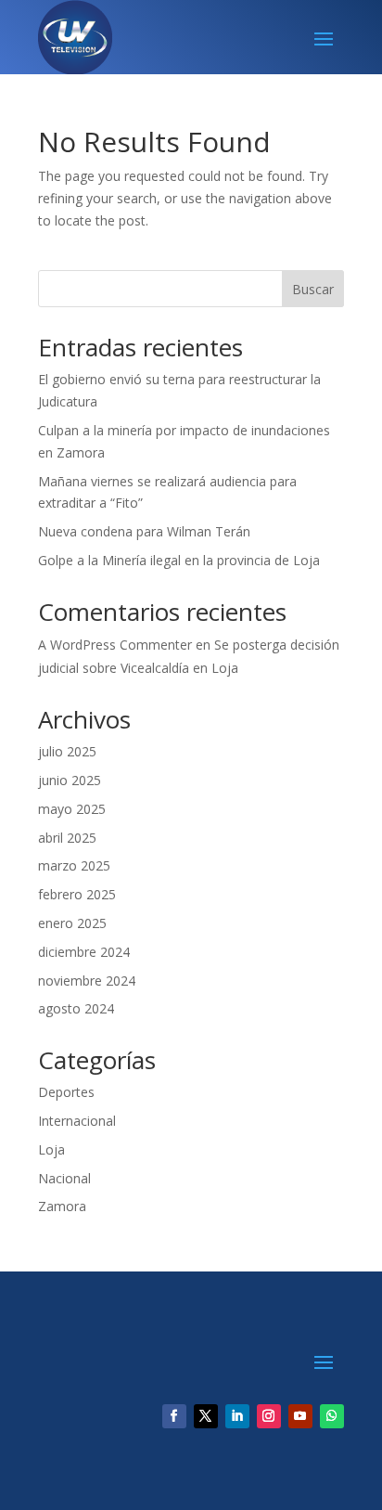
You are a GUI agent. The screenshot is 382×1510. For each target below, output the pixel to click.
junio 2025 (69, 780)
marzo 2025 (74, 865)
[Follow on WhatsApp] (332, 1416)
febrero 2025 (77, 894)
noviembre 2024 (86, 980)
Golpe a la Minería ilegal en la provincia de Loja (179, 560)
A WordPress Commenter (115, 644)
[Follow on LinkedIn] (237, 1416)
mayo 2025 (72, 809)
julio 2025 (67, 751)
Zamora (62, 1206)
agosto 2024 (76, 1008)
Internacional (77, 1120)
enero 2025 (72, 923)
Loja (51, 1149)
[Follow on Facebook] (174, 1416)
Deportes (66, 1092)
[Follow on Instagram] (269, 1416)
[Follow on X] (206, 1416)
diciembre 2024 (84, 952)
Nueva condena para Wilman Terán (144, 531)
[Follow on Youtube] (300, 1416)
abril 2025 (67, 837)
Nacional (64, 1178)
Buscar (313, 289)
